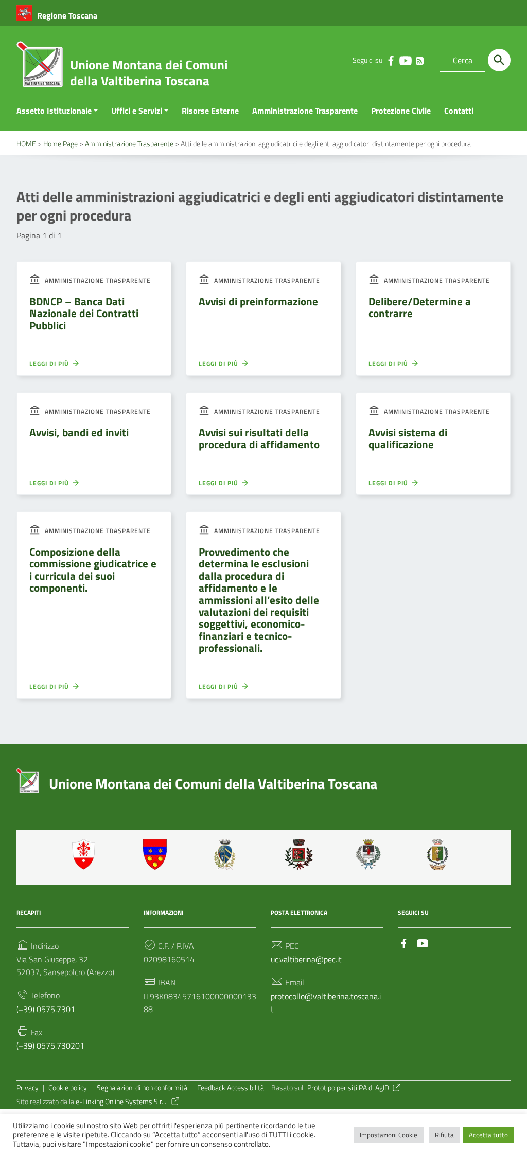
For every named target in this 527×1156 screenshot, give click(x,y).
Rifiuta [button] (444, 1135)
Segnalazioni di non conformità (142, 1087)
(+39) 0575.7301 (45, 1009)
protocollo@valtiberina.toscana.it (326, 1002)
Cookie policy (67, 1087)
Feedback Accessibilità (230, 1087)
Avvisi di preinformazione (258, 301)
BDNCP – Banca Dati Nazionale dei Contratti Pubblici (83, 313)
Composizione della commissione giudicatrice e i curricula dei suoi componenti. (92, 569)
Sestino (441, 854)
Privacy (27, 1087)
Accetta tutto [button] (488, 1135)
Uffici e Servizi (136, 110)
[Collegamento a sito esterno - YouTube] (405, 60)
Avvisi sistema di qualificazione (407, 438)
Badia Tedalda (157, 854)
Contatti (458, 110)
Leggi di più (50, 364)
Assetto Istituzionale (54, 110)
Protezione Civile (401, 110)
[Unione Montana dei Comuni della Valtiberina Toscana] (39, 68)
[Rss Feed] (419, 58)
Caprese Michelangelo (228, 854)
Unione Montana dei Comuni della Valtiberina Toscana (148, 72)
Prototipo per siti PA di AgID (348, 1087)
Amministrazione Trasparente (305, 110)
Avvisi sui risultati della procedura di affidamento (259, 438)
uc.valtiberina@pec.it (306, 959)
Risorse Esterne (210, 110)
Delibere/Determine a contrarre (419, 307)
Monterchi (299, 854)
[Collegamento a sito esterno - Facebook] (390, 60)
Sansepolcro (370, 854)
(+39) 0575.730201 (50, 1045)
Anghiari (86, 854)
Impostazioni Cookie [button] (388, 1135)
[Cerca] (499, 60)
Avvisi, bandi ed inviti (79, 432)
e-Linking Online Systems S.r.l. (122, 1101)
